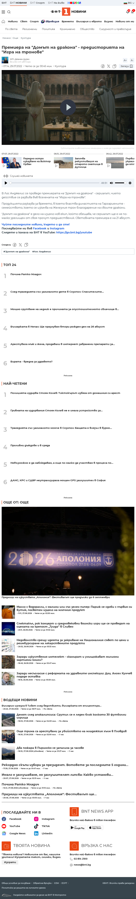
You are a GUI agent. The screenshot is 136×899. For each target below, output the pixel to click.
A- (132, 60)
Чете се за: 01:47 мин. (30, 769)
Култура (26, 38)
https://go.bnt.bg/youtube (74, 232)
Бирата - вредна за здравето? (31, 361)
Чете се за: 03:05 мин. (32, 798)
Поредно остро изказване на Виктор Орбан (37, 161)
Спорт (34, 21)
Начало (6, 38)
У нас (61, 735)
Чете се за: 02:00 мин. (46, 735)
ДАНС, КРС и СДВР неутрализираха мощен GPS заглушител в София (57, 480)
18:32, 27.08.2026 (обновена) (31, 751)
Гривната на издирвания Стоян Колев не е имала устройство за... (56, 410)
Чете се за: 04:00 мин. (46, 721)
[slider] (54, 182)
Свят (23, 21)
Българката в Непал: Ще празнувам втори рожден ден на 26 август (57, 326)
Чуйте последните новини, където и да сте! (36, 224)
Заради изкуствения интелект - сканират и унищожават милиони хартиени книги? (68, 658)
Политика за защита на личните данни (24, 888)
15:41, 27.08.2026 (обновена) (15, 788)
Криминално (67, 29)
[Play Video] (68, 107)
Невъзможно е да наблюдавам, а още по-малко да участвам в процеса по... (61, 462)
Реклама (68, 375)
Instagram (57, 228)
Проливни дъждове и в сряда (30, 445)
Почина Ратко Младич (25, 274)
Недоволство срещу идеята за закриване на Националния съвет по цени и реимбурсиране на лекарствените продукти (73, 642)
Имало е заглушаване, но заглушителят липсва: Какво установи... (57, 775)
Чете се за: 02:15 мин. (31, 778)
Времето (68, 21)
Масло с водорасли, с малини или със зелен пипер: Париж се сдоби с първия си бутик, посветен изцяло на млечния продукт (74, 608)
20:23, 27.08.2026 (10, 709)
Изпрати (10, 862)
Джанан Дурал (22, 59)
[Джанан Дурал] (6, 60)
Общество (87, 29)
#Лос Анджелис (41, 251)
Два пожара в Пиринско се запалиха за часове (50, 747)
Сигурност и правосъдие (115, 29)
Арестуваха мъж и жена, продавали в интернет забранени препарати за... (62, 344)
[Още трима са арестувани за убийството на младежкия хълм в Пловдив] (8, 736)
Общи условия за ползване (16, 883)
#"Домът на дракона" (16, 251)
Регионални (29, 29)
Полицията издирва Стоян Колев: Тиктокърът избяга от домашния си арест (65, 393)
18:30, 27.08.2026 (25, 735)
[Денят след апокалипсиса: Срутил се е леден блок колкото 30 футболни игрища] (8, 720)
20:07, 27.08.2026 (11, 778)
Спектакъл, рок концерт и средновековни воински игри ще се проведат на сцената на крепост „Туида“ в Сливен (73, 625)
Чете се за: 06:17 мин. (31, 709)
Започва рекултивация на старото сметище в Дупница (89, 162)
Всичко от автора (20, 62)
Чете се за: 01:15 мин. (40, 788)
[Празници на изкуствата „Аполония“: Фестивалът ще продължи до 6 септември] (68, 551)
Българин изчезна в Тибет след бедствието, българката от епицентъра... (52, 705)
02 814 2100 (81, 858)
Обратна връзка (42, 883)
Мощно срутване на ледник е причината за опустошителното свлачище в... (64, 309)
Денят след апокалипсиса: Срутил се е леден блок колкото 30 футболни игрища (71, 716)
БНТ (4, 2)
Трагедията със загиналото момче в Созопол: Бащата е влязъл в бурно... (61, 427)
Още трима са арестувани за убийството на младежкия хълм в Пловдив (72, 731)
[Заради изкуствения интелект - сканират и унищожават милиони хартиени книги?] (8, 662)
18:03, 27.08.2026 (25, 721)
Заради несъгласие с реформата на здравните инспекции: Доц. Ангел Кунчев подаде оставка (74, 675)
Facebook (39, 228)
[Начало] (3, 21)
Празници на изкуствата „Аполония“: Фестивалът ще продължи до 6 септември (56, 597)
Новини (13, 21)
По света (11, 29)
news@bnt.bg (82, 864)
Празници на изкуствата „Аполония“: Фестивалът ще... (49, 794)
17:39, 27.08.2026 (10, 769)
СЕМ (56, 883)
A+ (125, 60)
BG (130, 2)
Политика (48, 29)
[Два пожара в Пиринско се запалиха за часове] (8, 753)
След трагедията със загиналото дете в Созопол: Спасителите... (57, 291)
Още (15, 38)
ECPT (64, 883)
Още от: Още (16, 502)
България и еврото (89, 21)
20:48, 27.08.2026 (11, 798)
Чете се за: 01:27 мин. (56, 751)
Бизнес (108, 21)
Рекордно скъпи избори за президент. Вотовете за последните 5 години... (65, 765)
